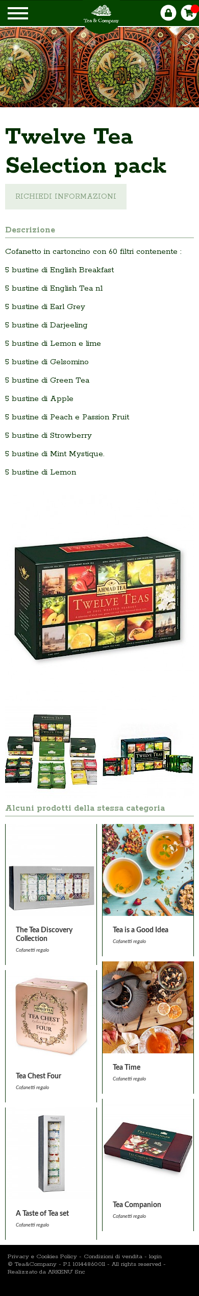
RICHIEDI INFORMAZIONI (65, 196)
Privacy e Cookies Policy (42, 1256)
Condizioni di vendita (113, 1256)
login (155, 1256)
